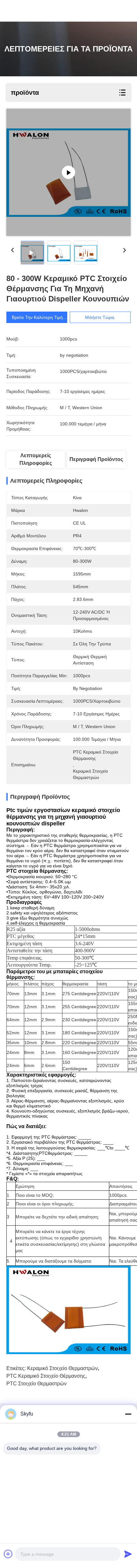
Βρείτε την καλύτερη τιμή (37, 317)
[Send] (128, 1554)
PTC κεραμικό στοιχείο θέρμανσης (45, 1376)
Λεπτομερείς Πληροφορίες (35, 459)
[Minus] (128, 1414)
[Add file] (8, 1554)
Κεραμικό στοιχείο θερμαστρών (62, 1368)
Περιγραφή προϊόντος (96, 459)
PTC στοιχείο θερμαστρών (36, 1383)
